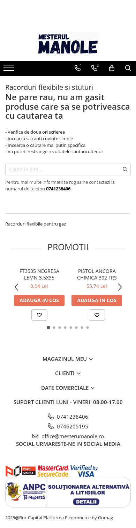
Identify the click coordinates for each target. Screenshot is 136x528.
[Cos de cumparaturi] (111, 68)
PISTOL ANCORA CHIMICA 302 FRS (97, 274)
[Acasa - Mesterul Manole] (68, 44)
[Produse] (9, 70)
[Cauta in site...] (128, 68)
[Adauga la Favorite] (39, 315)
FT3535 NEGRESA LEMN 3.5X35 (39, 274)
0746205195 (71, 426)
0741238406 (71, 416)
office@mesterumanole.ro (72, 436)
